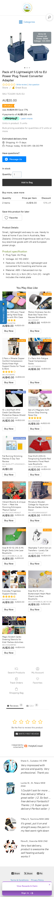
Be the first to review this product (27, 727)
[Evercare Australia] (27, 7)
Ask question (34, 85)
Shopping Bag (16, 692)
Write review (21, 85)
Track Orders (16, 682)
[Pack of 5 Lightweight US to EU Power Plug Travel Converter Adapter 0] (27, 48)
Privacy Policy (37, 880)
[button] (14, 159)
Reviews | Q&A (3, 314)
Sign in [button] (25, 893)
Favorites (37, 682)
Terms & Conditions (20, 880)
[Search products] (49, 17)
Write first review (28, 734)
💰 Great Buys (19, 87)
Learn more (27, 118)
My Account (38, 672)
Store (5, 87)
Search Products (16, 672)
